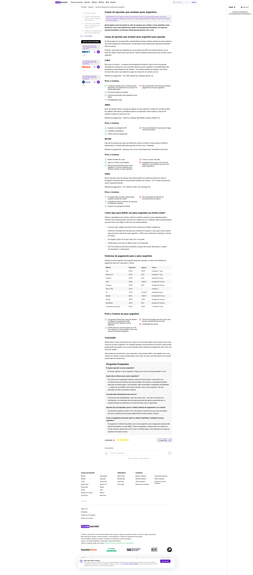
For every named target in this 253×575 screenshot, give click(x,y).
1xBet (83, 481)
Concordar (165, 561)
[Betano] (86, 66)
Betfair (102, 487)
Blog (107, 2)
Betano (83, 476)
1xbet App (120, 481)
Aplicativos (121, 473)
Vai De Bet (84, 495)
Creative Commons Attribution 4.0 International (119, 543)
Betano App (121, 476)
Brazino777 (103, 484)
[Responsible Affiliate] (133, 550)
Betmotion (103, 495)
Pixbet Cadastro (159, 479)
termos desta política (131, 564)
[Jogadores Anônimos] (169, 549)
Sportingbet (103, 476)
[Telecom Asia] (90, 526)
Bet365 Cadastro (141, 479)
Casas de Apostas (88, 473)
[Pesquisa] (174, 2)
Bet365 (83, 479)
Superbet (103, 479)
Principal (83, 7)
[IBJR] (154, 550)
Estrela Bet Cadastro (160, 476)
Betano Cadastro (141, 476)
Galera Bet (103, 481)
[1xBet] (86, 51)
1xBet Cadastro (140, 481)
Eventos (113, 2)
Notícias (101, 2)
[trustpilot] (111, 550)
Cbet (101, 490)
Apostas (87, 2)
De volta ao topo (89, 13)
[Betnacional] (86, 82)
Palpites (94, 2)
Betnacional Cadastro (142, 484)
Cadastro (139, 473)
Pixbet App (120, 484)
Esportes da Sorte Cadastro (160, 482)
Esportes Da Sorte (87, 492)
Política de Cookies (87, 518)
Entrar (194, 2)
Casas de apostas (77, 2)
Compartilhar (163, 440)
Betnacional (84, 484)
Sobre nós (84, 509)
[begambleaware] (89, 550)
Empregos (84, 512)
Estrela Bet (84, 487)
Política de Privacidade (88, 515)
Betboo (102, 492)
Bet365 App (121, 479)
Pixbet (83, 490)
